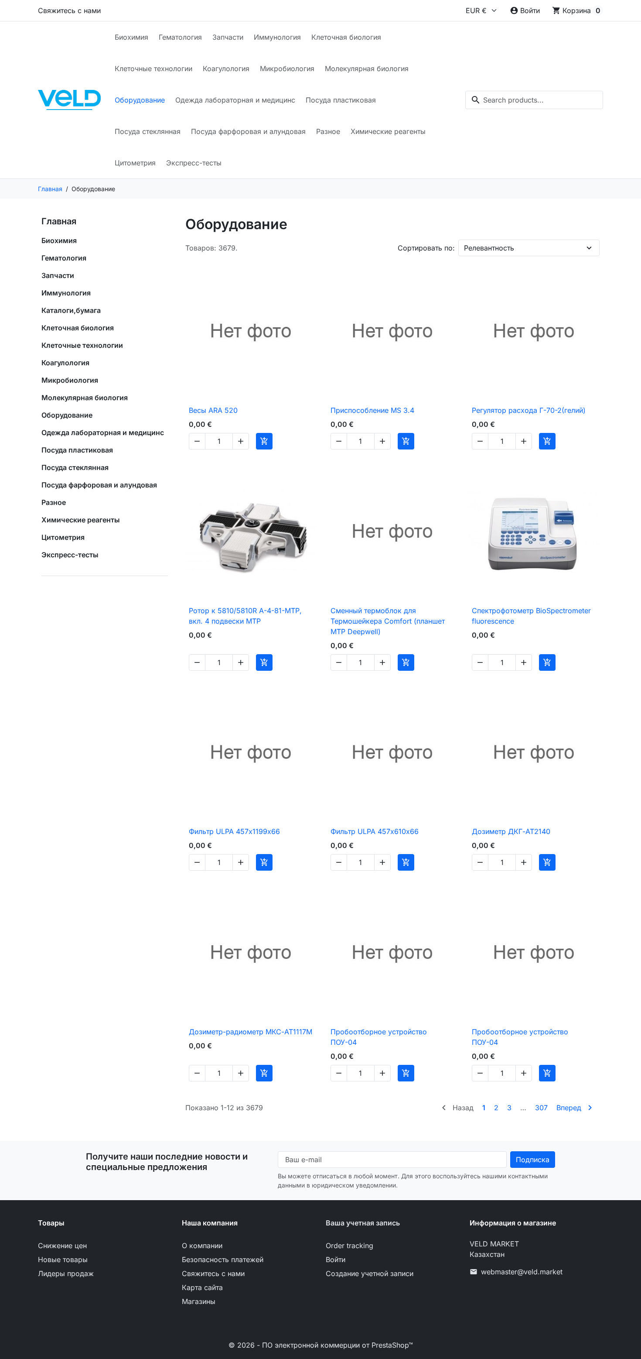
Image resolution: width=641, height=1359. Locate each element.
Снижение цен (62, 1245)
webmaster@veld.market (522, 1271)
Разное (328, 131)
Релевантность (489, 248)
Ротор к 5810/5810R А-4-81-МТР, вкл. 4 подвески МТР (245, 615)
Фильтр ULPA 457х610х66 (375, 831)
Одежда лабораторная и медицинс (235, 100)
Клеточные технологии (153, 68)
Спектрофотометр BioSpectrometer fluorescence (531, 615)
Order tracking (349, 1245)
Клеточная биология (346, 37)
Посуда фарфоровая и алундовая (248, 131)
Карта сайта (202, 1287)
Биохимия (131, 37)
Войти (335, 1259)
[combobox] (534, 100)
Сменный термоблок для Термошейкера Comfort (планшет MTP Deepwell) (388, 621)
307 (541, 1107)
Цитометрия (135, 162)
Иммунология (277, 37)
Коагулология (226, 68)
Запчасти (227, 37)
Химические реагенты (388, 131)
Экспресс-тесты (194, 162)
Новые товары (63, 1259)
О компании (202, 1245)
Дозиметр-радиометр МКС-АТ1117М (250, 1031)
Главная (58, 221)
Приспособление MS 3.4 (372, 410)
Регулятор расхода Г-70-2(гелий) (529, 410)
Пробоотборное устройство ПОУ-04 (379, 1037)
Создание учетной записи (369, 1273)
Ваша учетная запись (363, 1222)
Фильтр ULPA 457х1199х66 (234, 831)
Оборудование (140, 100)
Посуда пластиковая (341, 100)
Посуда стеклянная (148, 131)
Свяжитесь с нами (69, 10)
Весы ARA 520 (213, 410)
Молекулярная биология (367, 68)
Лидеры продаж (66, 1273)
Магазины (198, 1301)
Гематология (180, 37)
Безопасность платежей (222, 1259)
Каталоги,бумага (71, 310)
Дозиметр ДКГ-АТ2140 (511, 831)
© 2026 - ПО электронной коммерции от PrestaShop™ (320, 1345)
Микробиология (287, 68)
